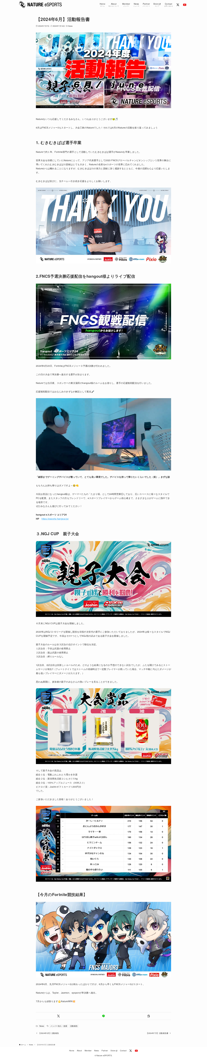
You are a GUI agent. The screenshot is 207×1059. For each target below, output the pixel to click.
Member (88, 1050)
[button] (58, 1016)
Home (71, 1050)
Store (113, 1050)
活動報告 (74, 1026)
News (70, 26)
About (79, 1050)
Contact (123, 1050)
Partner (105, 1050)
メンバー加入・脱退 (58, 1026)
